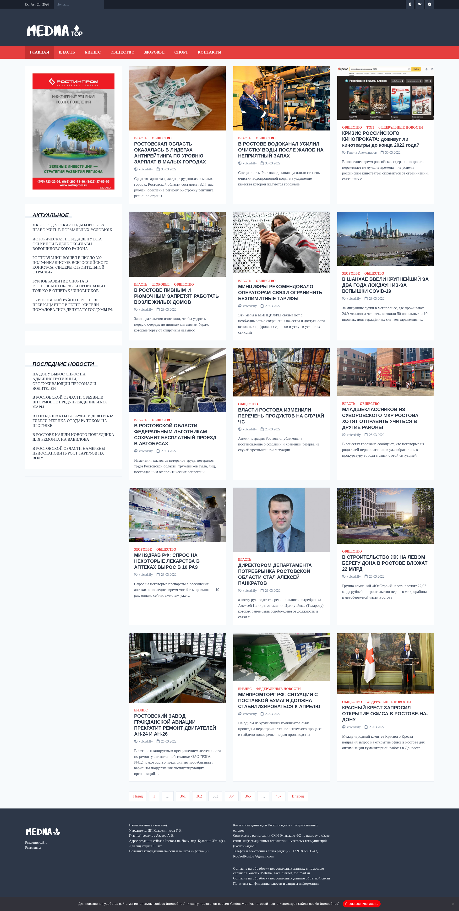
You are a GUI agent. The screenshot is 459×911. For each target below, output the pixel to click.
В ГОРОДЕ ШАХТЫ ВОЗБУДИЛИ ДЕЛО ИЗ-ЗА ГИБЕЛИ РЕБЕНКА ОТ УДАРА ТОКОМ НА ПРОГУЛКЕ (73, 421)
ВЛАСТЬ (67, 52)
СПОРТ (181, 52)
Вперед (298, 796)
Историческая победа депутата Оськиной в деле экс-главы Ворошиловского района (67, 244)
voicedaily (146, 169)
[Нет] (453, 903)
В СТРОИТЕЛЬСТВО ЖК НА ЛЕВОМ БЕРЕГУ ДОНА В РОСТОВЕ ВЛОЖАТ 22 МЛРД (384, 563)
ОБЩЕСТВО (122, 52)
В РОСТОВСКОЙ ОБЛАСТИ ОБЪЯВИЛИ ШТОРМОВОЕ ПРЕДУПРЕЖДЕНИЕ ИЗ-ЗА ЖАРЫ (70, 402)
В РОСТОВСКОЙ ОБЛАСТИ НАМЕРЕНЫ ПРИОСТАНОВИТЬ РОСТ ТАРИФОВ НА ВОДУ (69, 453)
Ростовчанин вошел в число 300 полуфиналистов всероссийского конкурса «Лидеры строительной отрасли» (71, 265)
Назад (138, 796)
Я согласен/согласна (361, 904)
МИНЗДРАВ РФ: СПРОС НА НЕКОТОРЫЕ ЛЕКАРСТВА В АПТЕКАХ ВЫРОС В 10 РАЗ (167, 561)
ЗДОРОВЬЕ (154, 52)
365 (248, 796)
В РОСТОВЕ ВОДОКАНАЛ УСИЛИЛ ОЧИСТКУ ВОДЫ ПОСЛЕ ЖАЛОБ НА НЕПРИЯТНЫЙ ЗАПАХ (280, 149)
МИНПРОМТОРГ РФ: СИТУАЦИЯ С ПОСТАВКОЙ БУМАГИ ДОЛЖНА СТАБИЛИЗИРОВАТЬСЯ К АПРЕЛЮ (279, 700)
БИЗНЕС (93, 52)
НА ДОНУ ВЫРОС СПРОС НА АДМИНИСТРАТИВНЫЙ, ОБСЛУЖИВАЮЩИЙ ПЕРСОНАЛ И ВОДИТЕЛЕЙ (64, 381)
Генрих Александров (362, 152)
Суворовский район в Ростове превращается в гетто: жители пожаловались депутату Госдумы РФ (73, 305)
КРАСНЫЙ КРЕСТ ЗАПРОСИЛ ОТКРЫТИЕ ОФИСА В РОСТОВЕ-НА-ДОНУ (385, 713)
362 (199, 796)
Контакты (209, 52)
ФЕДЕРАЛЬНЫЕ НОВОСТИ (400, 127)
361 (183, 796)
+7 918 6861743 (304, 851)
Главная (39, 52)
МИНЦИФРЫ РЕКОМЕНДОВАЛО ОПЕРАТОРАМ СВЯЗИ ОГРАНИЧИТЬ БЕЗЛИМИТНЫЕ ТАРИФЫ (280, 292)
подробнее (175, 904)
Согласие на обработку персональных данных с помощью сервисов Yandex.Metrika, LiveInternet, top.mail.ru (278, 870)
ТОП (370, 127)
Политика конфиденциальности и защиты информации (276, 883)
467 (278, 796)
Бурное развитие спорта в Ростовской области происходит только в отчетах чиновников (69, 286)
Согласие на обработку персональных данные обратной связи (281, 878)
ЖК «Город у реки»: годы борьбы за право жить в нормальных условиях (72, 227)
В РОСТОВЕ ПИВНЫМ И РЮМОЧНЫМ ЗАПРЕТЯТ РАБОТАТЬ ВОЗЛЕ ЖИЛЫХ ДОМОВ (176, 296)
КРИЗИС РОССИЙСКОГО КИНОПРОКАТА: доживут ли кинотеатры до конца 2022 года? (380, 139)
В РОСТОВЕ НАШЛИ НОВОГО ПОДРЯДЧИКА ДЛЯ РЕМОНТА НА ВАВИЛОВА (73, 437)
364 (232, 796)
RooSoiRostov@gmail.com (253, 856)
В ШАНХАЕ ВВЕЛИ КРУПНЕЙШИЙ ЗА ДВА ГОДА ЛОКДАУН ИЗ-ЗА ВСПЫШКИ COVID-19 (385, 285)
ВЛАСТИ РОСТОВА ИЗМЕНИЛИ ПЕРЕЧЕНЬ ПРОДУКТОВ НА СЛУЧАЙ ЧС (281, 415)
